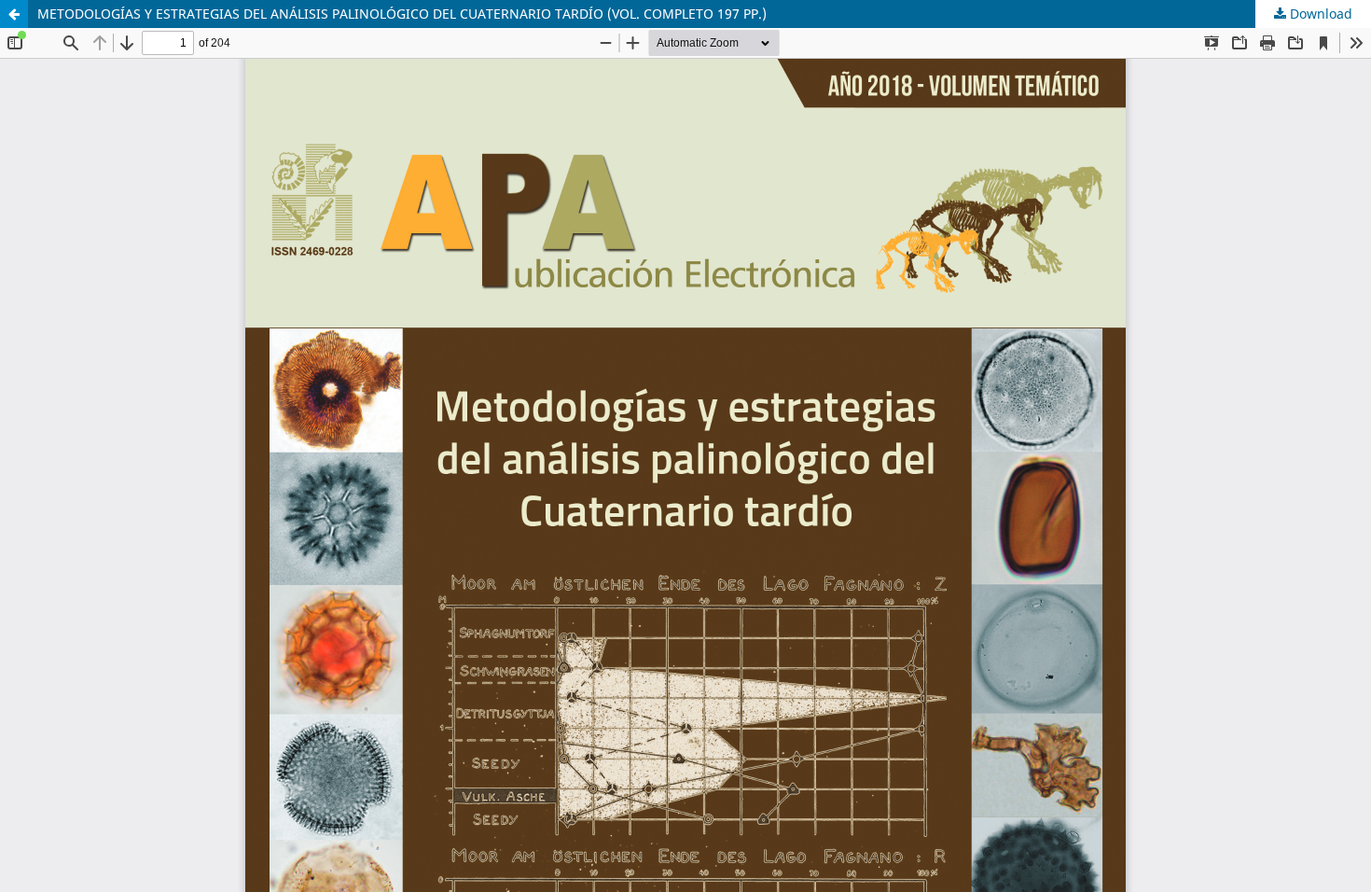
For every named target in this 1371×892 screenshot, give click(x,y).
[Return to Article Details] (14, 14)
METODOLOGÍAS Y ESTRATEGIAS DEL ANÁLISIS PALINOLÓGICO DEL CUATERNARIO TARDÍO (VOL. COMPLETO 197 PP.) (402, 13)
